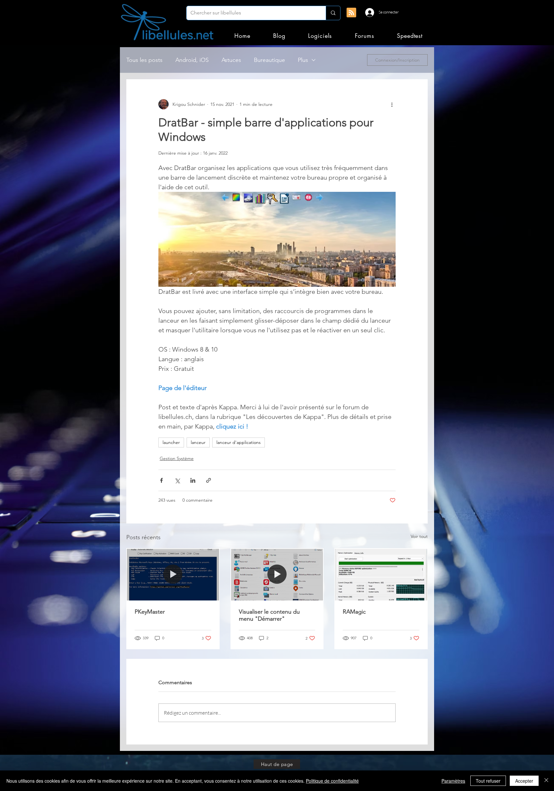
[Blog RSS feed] (351, 13)
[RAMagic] (381, 574)
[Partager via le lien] (209, 480)
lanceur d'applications (238, 442)
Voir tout (419, 536)
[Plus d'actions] (392, 104)
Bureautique (269, 60)
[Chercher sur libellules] (333, 13)
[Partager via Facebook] (161, 480)
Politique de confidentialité (332, 781)
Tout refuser (488, 781)
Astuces (231, 60)
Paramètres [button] (453, 781)
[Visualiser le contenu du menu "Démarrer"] (277, 574)
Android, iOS (192, 60)
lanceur (198, 442)
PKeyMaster (150, 611)
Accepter (524, 781)
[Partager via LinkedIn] (193, 480)
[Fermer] (546, 781)
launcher (171, 442)
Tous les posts (144, 60)
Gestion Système (177, 458)
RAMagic (354, 611)
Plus (303, 60)
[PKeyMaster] (173, 574)
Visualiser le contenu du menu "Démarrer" (269, 615)
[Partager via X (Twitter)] (177, 480)
